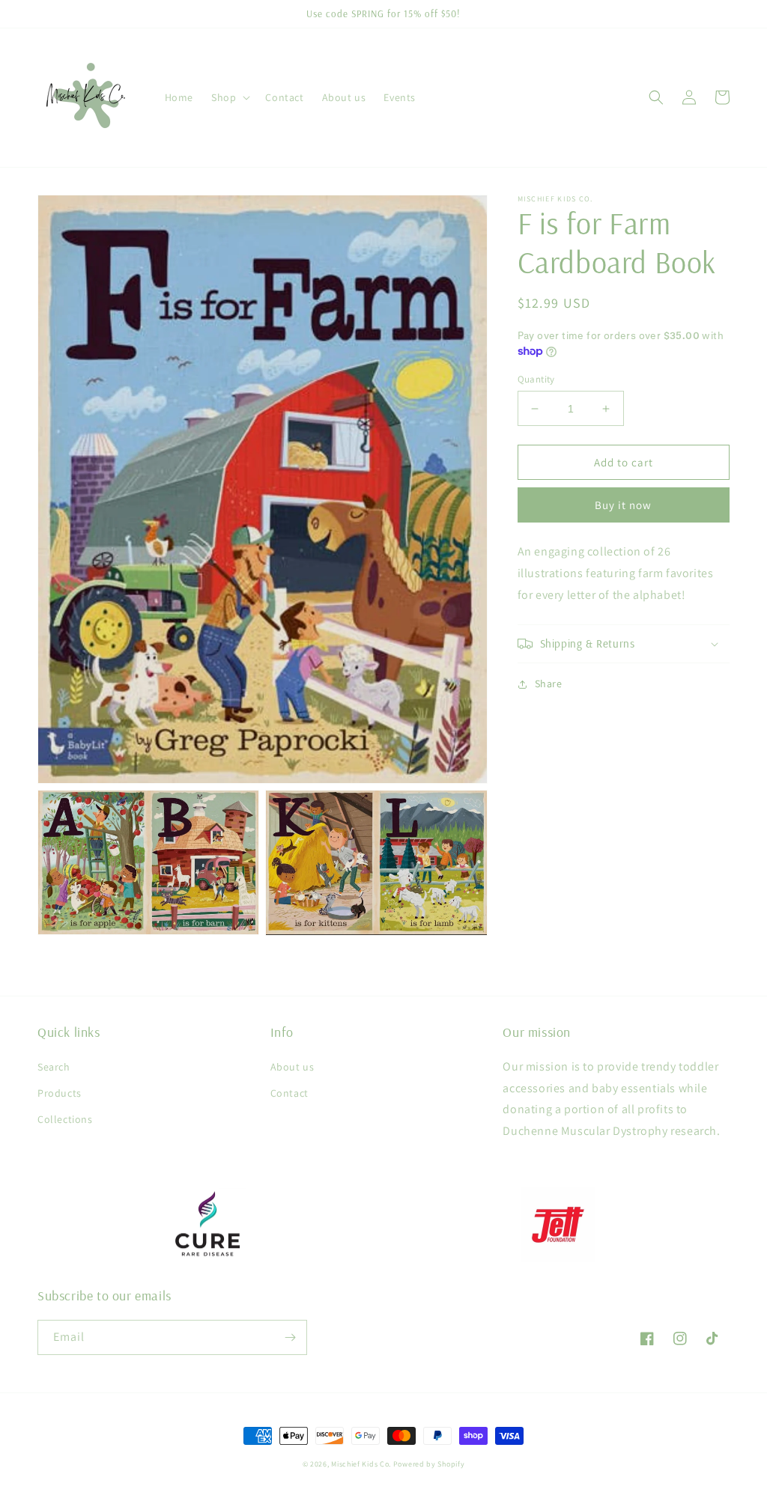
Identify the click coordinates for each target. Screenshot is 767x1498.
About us (292, 1067)
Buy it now (623, 505)
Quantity (536, 379)
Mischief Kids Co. (361, 1464)
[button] (229, 97)
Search (53, 1067)
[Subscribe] (289, 1337)
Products (59, 1093)
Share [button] (549, 683)
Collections (65, 1119)
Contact (289, 1093)
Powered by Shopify (429, 1464)
